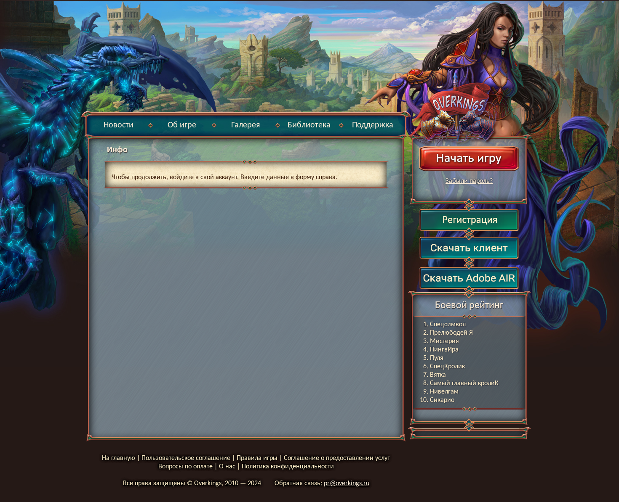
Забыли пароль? (469, 181)
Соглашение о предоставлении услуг (337, 458)
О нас (227, 466)
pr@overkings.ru (346, 483)
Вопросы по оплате (185, 466)
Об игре (182, 125)
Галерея (245, 125)
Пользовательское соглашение (185, 458)
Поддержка (372, 125)
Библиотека (309, 125)
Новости (118, 125)
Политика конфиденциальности (288, 466)
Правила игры (257, 458)
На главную (118, 458)
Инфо (117, 150)
